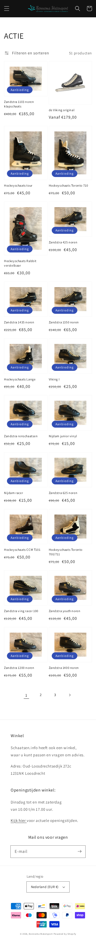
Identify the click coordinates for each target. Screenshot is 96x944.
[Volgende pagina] (69, 695)
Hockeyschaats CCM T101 (22, 550)
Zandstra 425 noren (63, 242)
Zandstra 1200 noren (19, 668)
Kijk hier (19, 820)
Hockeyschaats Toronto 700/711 (66, 552)
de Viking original (62, 110)
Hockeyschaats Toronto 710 (68, 185)
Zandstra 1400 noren (64, 668)
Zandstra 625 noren (63, 493)
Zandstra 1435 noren (19, 322)
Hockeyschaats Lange (19, 379)
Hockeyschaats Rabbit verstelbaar (20, 263)
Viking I (54, 379)
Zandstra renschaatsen (21, 436)
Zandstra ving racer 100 (21, 611)
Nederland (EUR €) (45, 887)
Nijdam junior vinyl (63, 436)
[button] (7, 8)
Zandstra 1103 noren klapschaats (19, 104)
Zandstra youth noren (65, 611)
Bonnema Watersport (41, 933)
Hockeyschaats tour (18, 185)
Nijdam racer (13, 493)
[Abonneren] (79, 851)
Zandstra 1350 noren (64, 322)
